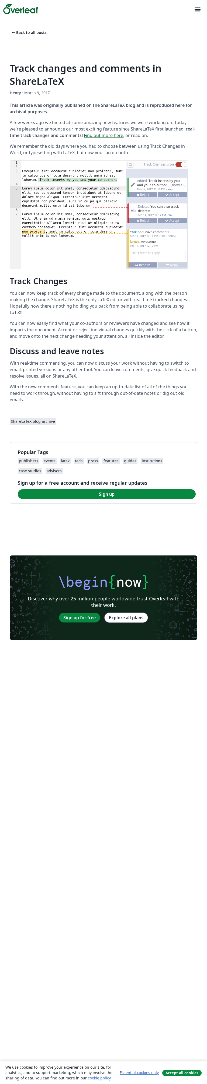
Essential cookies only (139, 1072)
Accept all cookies (181, 1072)
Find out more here (103, 135)
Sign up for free (79, 618)
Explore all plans (126, 618)
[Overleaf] (20, 9)
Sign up (107, 494)
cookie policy (99, 1078)
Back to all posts (29, 32)
